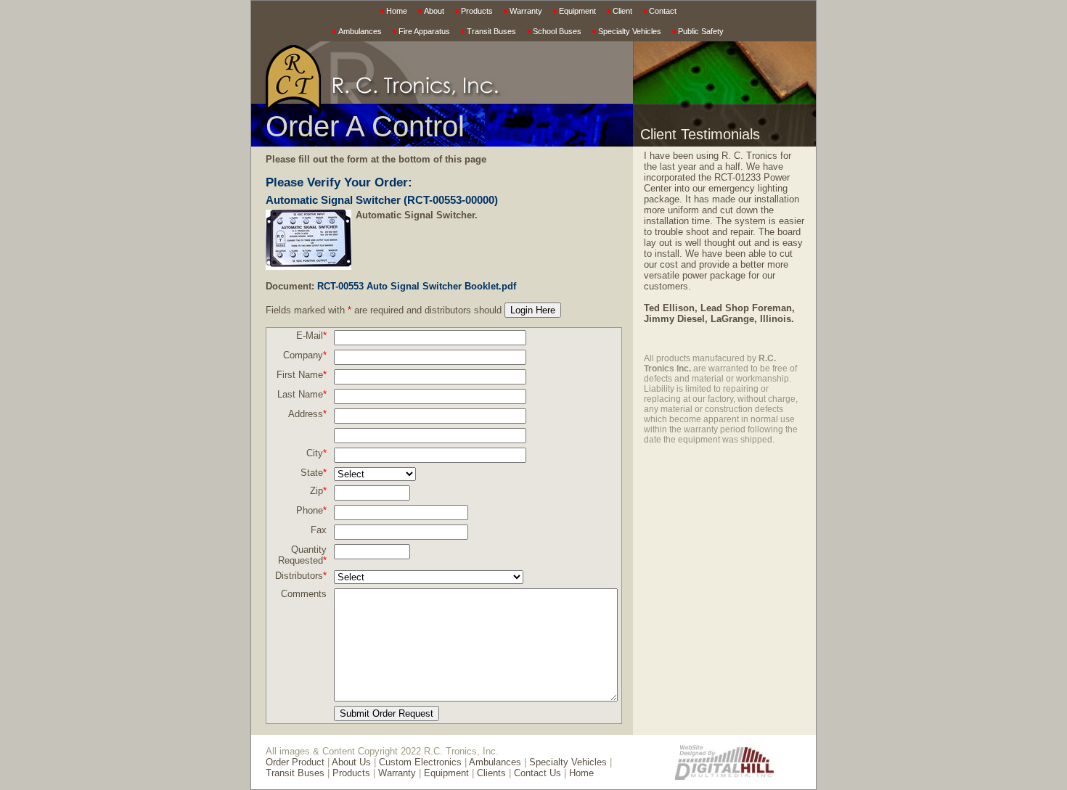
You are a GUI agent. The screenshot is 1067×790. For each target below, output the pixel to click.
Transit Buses (491, 31)
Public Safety (701, 31)
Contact (662, 11)
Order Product (295, 762)
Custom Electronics (420, 762)
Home (396, 11)
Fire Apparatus (424, 31)
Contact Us (537, 773)
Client (622, 11)
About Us (351, 762)
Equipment (577, 11)
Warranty (526, 11)
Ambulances (360, 31)
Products (477, 11)
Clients (491, 773)
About (434, 11)
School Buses (557, 31)
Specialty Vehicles (629, 31)
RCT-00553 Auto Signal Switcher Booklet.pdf (416, 286)
